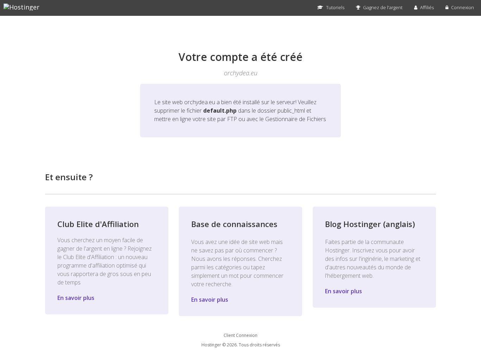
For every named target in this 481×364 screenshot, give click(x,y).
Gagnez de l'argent (382, 7)
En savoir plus (75, 298)
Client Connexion (240, 335)
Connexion (462, 7)
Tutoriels (334, 7)
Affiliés (426, 7)
